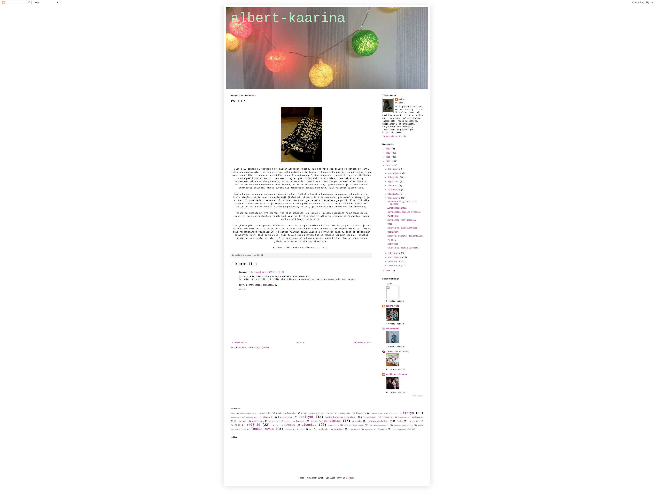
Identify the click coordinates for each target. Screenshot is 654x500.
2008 (388, 271)
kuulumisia (285, 417)
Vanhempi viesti (362, 343)
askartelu (265, 413)
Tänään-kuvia (262, 429)
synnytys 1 (333, 425)
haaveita (361, 413)
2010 (388, 161)
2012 (388, 153)
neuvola (257, 421)
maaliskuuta (395, 257)
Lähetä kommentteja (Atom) (254, 347)
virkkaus (369, 429)
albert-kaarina (288, 18)
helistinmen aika (380, 413)
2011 (388, 157)
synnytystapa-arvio (403, 425)
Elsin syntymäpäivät (312, 413)
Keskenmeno (236, 417)
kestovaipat (251, 417)
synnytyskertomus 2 (379, 425)
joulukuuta (394, 169)
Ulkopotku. (393, 216)
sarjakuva (289, 425)
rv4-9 (275, 425)
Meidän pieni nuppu (396, 374)
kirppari (267, 417)
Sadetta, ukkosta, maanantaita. (405, 236)
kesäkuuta (394, 194)
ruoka (400, 421)
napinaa (242, 421)
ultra (300, 429)
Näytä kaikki (418, 396)
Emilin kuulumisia (340, 413)
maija (401, 99)
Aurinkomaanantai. (397, 208)
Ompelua (300, 421)
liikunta (387, 417)
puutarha (357, 421)
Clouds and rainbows (397, 352)
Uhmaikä (288, 429)
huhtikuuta (394, 253)
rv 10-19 (413, 421)
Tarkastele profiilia (394, 136)
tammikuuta (394, 265)
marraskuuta (395, 173)
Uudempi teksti (240, 343)
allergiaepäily (247, 413)
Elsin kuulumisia (285, 413)
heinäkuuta (394, 190)
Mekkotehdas (392, 329)
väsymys (382, 429)
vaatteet (339, 429)
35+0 (233, 413)
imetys (408, 413)
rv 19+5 (391, 240)
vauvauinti (355, 429)
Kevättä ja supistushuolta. (402, 228)
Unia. (390, 224)
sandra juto (392, 306)
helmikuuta (394, 261)
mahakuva (417, 417)
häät (395, 413)
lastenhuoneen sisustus (340, 417)
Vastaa (242, 289)
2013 (388, 149)
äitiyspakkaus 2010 (402, 429)
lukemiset (402, 417)
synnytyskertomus (353, 425)
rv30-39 (253, 425)
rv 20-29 (235, 425)
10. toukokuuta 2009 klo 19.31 (267, 272)
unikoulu (323, 429)
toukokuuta (394, 198)
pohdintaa (332, 421)
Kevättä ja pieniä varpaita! (403, 248)
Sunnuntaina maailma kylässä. (404, 212)
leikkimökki (369, 417)
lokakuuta (394, 177)
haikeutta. (393, 244)
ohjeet (287, 421)
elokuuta (393, 186)
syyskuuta (394, 181)
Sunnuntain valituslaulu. (401, 220)
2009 (388, 165)
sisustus (308, 425)
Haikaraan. (393, 232)
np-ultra (273, 421)
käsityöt (306, 417)
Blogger (350, 478)
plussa (314, 421)
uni (311, 429)
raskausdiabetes (378, 421)
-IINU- (389, 284)
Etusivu (301, 343)
